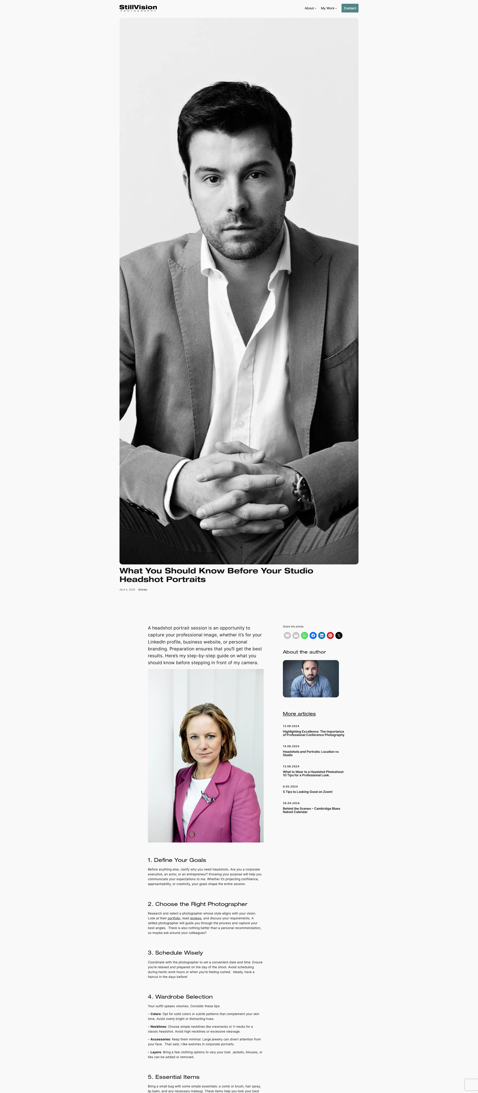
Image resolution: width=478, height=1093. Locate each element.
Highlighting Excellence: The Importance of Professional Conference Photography (313, 733)
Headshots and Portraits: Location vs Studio (311, 753)
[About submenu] (315, 8)
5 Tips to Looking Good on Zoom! (308, 791)
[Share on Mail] (295, 635)
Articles (142, 589)
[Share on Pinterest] (330, 635)
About (309, 8)
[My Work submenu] (336, 8)
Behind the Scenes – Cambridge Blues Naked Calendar (311, 810)
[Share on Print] (287, 635)
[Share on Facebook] (313, 635)
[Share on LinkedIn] (321, 635)
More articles (299, 714)
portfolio (174, 918)
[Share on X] (338, 635)
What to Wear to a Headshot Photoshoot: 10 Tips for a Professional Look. (313, 773)
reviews (195, 918)
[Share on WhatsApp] (304, 635)
